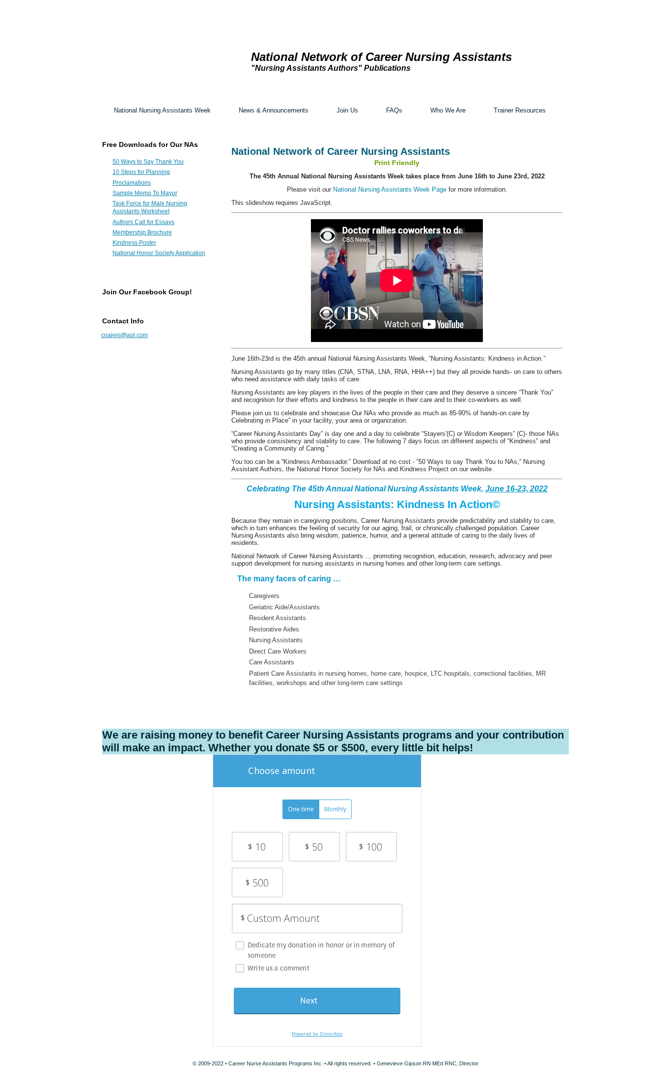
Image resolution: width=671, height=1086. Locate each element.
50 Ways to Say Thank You (148, 161)
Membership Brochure (142, 232)
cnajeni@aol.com (124, 335)
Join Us (347, 110)
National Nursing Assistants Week (162, 110)
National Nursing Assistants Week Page (390, 189)
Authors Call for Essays (143, 222)
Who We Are (448, 110)
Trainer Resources (520, 110)
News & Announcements (273, 110)
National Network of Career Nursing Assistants (381, 56)
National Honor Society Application (158, 253)
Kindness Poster (134, 242)
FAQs (394, 110)
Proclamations (131, 182)
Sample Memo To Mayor (144, 193)
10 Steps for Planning (141, 172)
